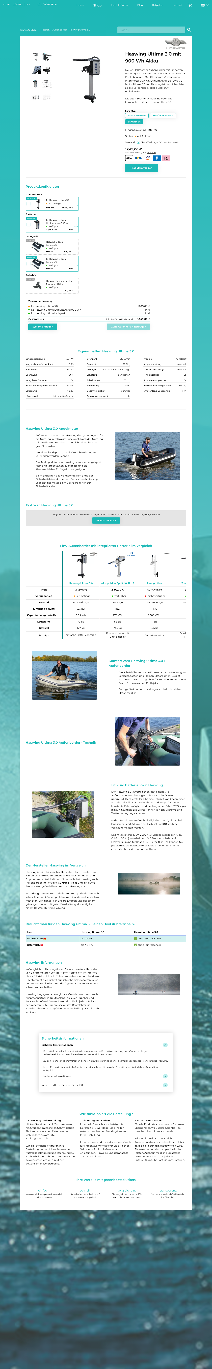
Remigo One (154, 583)
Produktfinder (119, 5)
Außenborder (59, 30)
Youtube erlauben (106, 520)
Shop (97, 5)
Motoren (45, 30)
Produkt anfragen (141, 167)
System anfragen (42, 326)
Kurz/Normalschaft (163, 115)
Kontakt (177, 5)
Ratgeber (157, 5)
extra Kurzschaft (137, 115)
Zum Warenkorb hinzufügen (128, 326)
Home (80, 5)
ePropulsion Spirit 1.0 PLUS (117, 583)
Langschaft (134, 121)
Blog (140, 5)
